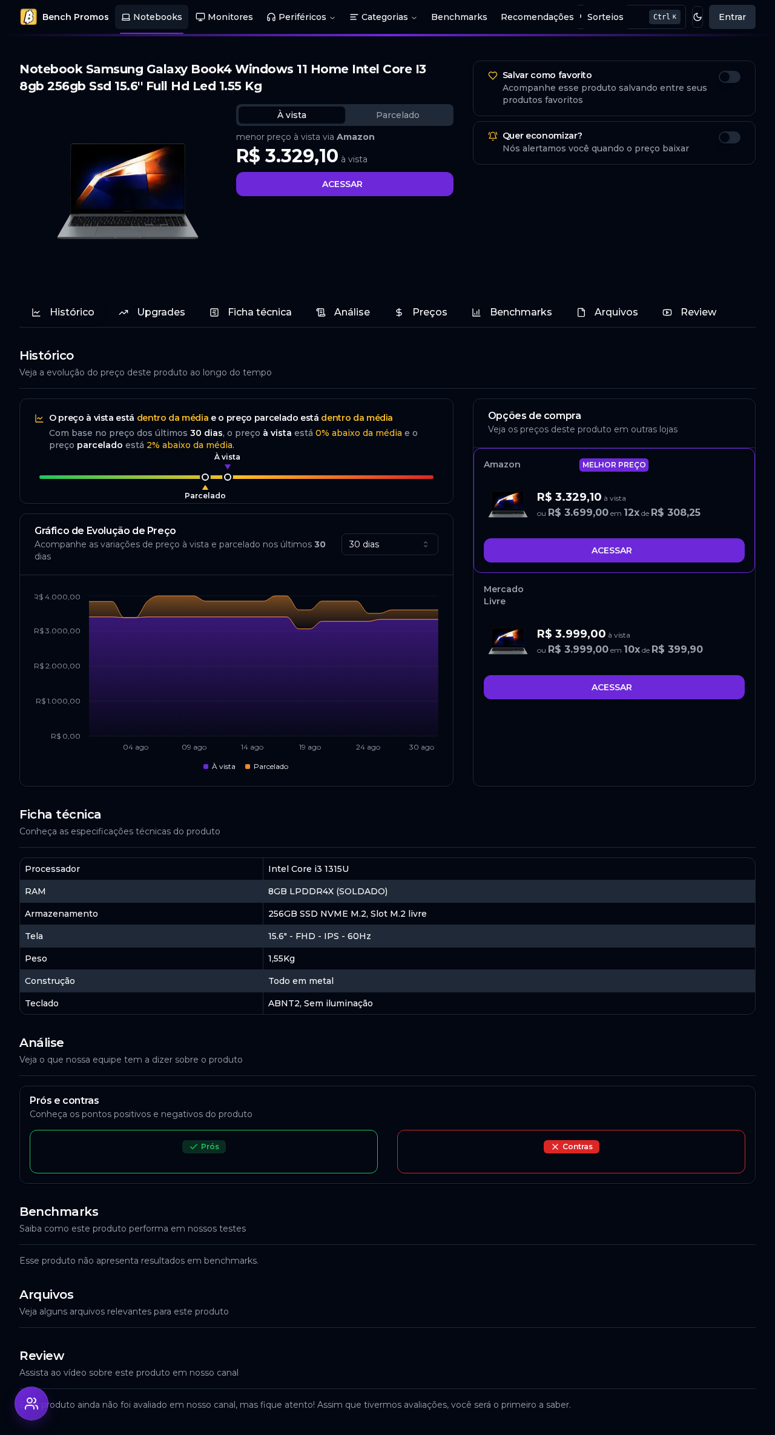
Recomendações (537, 17)
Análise (352, 312)
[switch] (729, 77)
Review (698, 312)
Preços (429, 312)
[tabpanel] (344, 163)
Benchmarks (459, 17)
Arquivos (616, 312)
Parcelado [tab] (398, 115)
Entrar (732, 17)
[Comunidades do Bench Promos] (31, 1403)
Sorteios (605, 17)
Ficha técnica (260, 312)
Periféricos (302, 17)
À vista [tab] (291, 115)
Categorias (384, 17)
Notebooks (157, 17)
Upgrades (161, 312)
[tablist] (344, 115)
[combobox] (389, 544)
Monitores (230, 17)
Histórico (72, 312)
